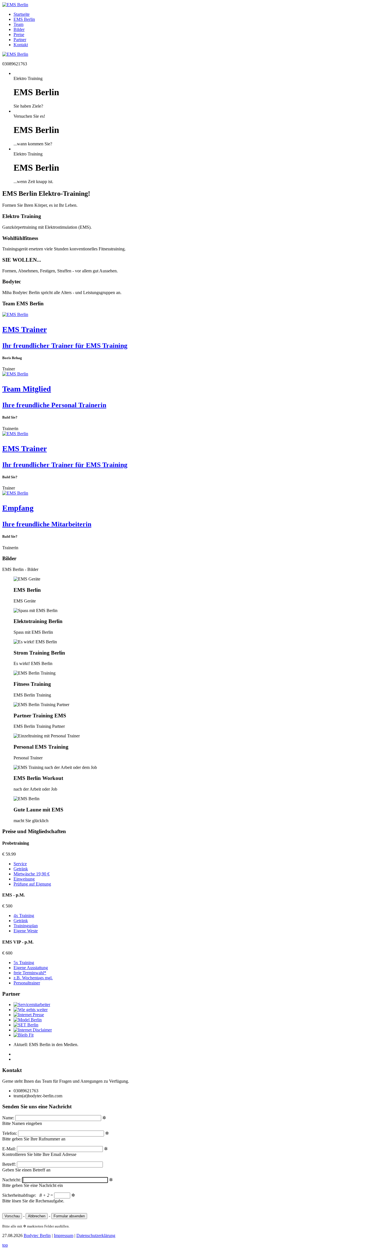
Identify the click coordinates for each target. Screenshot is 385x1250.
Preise (19, 34)
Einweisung (24, 879)
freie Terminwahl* (30, 972)
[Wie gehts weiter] (31, 1009)
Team (18, 24)
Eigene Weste (26, 930)
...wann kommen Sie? (33, 143)
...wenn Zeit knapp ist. (33, 181)
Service (20, 863)
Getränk (21, 868)
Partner (20, 39)
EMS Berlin (24, 19)
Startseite (22, 14)
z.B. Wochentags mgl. (33, 977)
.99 (13, 854)
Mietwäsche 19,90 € (32, 873)
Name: (8, 1117)
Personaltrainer (27, 982)
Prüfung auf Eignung (32, 884)
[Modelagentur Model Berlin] (28, 1019)
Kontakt (21, 44)
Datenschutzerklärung (95, 1235)
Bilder (19, 29)
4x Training (24, 915)
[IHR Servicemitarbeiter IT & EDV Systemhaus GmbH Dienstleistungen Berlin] (32, 1004)
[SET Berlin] (26, 1024)
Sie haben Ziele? (28, 106)
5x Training (24, 962)
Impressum (63, 1235)
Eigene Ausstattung (31, 967)
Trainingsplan (26, 925)
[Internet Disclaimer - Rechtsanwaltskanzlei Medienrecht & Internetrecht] (33, 1029)
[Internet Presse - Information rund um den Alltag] (29, 1014)
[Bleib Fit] (24, 1035)
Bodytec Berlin (37, 1235)
